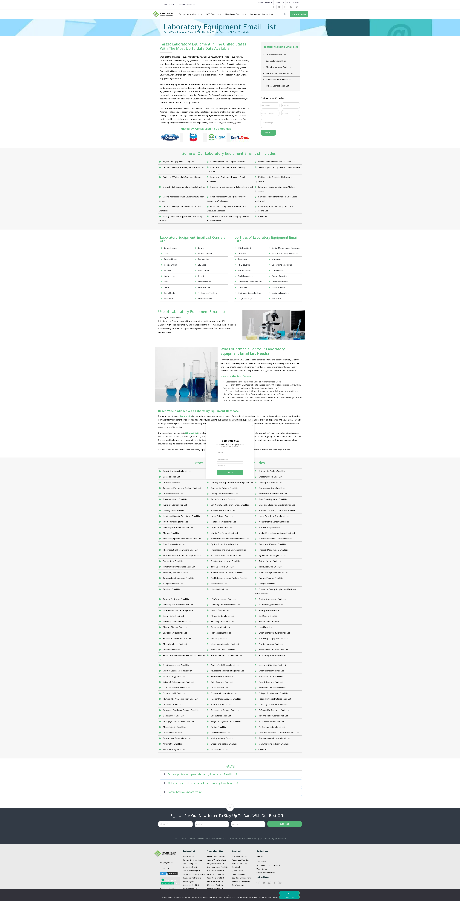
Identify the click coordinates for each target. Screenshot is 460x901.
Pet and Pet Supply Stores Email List (274, 699)
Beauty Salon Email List (173, 616)
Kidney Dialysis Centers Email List (273, 521)
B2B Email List (188, 856)
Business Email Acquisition (193, 860)
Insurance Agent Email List (278, 85)
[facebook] (258, 882)
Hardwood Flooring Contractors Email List (277, 510)
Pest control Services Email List (272, 544)
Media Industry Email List (174, 727)
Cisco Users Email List (215, 874)
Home (260, 2)
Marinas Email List (171, 533)
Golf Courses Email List (173, 704)
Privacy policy (289, 897)
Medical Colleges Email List (175, 644)
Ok (289, 893)
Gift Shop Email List (274, 67)
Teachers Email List (171, 589)
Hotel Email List (273, 79)
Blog (288, 2)
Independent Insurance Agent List (178, 610)
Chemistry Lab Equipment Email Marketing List (184, 187)
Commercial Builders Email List (224, 488)
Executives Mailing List (191, 871)
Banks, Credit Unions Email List (224, 665)
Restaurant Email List (220, 627)
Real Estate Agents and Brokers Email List (229, 578)
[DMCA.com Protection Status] (169, 873)
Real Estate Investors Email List (177, 638)
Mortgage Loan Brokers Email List (178, 721)
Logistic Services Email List (175, 633)
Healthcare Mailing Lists (192, 878)
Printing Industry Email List (270, 644)
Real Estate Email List (220, 732)
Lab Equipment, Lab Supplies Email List (227, 161)
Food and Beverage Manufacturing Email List (278, 732)
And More (262, 216)
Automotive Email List (172, 744)
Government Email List (173, 732)
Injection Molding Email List (175, 521)
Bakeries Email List (171, 476)
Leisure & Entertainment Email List (178, 682)
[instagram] (280, 882)
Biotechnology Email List (174, 676)
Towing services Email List (270, 566)
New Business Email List (174, 544)
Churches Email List (172, 482)
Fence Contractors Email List (223, 499)
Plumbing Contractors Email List (225, 604)
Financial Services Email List (270, 578)
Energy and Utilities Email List (223, 744)
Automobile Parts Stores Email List (226, 655)
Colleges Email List (266, 583)
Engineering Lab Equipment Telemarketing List (231, 187)
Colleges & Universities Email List (273, 693)
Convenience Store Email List (271, 488)
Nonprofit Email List (219, 610)
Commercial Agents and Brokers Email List (182, 488)
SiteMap (296, 2)
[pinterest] (269, 882)
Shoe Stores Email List (220, 704)
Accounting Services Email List (272, 655)
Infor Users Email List (215, 888)
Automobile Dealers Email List (272, 471)
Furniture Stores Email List (175, 505)
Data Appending (238, 885)
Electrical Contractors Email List (272, 493)
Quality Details (237, 871)
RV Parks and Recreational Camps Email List (182, 555)
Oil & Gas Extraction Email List (176, 687)
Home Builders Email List (221, 516)
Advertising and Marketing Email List (227, 670)
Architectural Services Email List (224, 710)
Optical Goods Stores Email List (224, 544)
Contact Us (279, 2)
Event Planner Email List (269, 621)
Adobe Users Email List (216, 856)
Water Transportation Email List (273, 572)
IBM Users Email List (215, 885)
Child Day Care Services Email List (273, 704)
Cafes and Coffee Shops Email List (273, 710)
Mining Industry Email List (222, 738)
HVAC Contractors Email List (278, 73)
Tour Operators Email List (222, 566)
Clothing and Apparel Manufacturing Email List (231, 482)
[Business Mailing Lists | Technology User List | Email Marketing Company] (163, 14)
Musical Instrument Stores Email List (275, 538)
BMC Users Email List (215, 871)
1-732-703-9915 (168, 5)
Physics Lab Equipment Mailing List (178, 161)
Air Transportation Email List (271, 727)
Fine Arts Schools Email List (175, 499)
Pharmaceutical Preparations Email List (180, 550)
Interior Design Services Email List (225, 699)
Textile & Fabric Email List (222, 676)
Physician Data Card (239, 863)
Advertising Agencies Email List (177, 471)
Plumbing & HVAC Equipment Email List (180, 699)
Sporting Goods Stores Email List (225, 561)
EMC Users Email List (215, 881)
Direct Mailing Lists (190, 863)
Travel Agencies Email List (222, 621)
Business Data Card (239, 856)
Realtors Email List (171, 649)
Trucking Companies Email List (177, 621)
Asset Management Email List (176, 665)
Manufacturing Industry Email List (273, 744)
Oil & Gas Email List (219, 687)
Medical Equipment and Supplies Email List (182, 538)
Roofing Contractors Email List (272, 599)
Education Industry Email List (223, 693)
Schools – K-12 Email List (174, 693)
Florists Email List (218, 727)
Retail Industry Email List (174, 749)
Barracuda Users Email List (217, 867)
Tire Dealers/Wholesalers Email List (179, 566)
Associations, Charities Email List (273, 649)
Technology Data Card (240, 860)
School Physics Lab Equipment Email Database (279, 167)
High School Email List (220, 633)
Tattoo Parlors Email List (269, 561)
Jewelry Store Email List (269, 610)
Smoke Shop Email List (173, 561)
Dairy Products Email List (277, 54)
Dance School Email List (173, 715)
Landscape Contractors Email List (178, 527)
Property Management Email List (273, 550)
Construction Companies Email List (178, 578)
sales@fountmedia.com (187, 5)
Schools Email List (218, 583)
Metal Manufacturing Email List (224, 644)
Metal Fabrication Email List (270, 676)
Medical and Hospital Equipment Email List (229, 538)
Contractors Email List (173, 493)
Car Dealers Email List (268, 616)
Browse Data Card (298, 14)
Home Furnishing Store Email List (273, 516)
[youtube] (263, 882)
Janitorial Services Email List (223, 521)
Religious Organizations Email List (225, 721)
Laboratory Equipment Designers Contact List (183, 167)
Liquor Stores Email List (221, 527)
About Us (269, 2)
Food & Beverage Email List (270, 682)
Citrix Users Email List (215, 878)
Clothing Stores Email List (270, 482)
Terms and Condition (168, 889)
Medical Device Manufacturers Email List (276, 533)
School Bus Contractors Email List (225, 555)
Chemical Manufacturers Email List (274, 633)
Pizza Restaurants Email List (271, 721)
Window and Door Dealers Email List (226, 572)
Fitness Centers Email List (222, 616)
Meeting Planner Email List (175, 627)
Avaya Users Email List (216, 863)
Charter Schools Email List (270, 476)
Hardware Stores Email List (222, 510)
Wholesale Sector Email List (222, 649)
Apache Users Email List (216, 860)
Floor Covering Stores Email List (272, 499)
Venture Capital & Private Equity (177, 670)
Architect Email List (219, 749)
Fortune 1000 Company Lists (194, 874)
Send (231, 472)
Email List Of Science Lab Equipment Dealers (182, 177)
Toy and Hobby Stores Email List (273, 715)
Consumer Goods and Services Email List (181, 710)
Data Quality (237, 867)
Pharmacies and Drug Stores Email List (228, 550)
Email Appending (238, 874)
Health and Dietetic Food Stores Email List (181, 516)
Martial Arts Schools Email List (224, 533)
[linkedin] (274, 882)
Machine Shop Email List (269, 527)
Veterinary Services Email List (176, 572)
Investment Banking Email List (272, 665)
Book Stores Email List (220, 715)
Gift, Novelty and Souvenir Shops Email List (229, 505)
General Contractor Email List (279, 61)
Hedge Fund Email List (173, 583)
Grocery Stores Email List (174, 510)
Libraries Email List (219, 589)
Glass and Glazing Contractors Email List (276, 505)
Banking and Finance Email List (177, 738)
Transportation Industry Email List (274, 738)
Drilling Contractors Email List (224, 493)
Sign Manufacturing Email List (272, 555)
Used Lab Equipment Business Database (276, 161)
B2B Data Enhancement (241, 878)
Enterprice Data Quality (241, 881)
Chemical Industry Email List (271, 670)
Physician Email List (190, 888)
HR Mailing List (188, 881)
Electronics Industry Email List (271, 687)
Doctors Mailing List (190, 867)
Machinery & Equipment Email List (273, 638)
